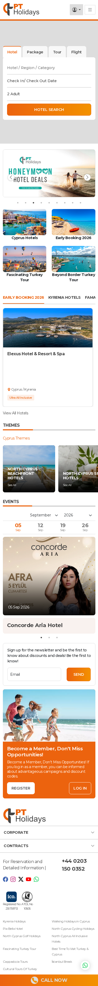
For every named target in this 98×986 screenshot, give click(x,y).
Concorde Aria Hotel (35, 625)
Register (20, 788)
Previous (11, 177)
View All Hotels (15, 413)
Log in (80, 788)
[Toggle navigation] (90, 9)
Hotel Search (49, 109)
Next (87, 177)
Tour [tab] (57, 52)
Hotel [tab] (12, 52)
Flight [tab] (76, 52)
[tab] (35, 52)
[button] (49, 832)
